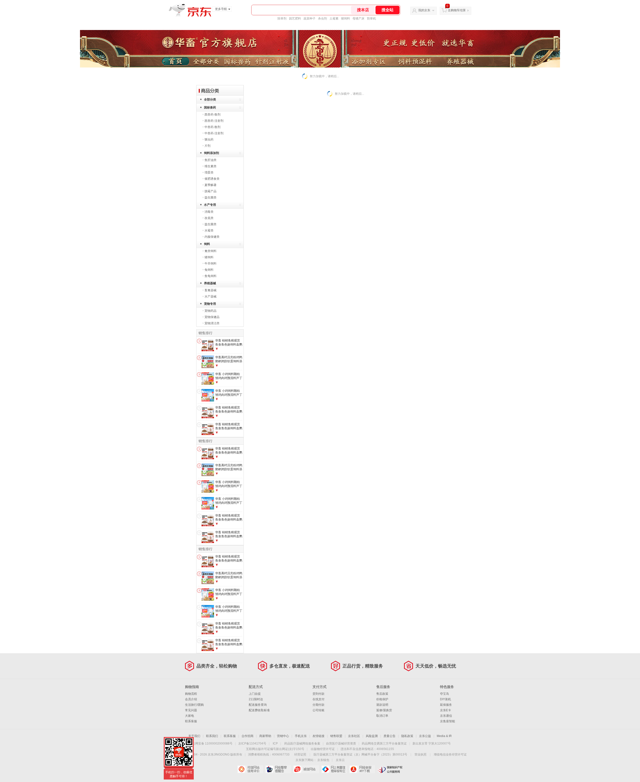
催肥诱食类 (212, 178)
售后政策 (382, 694)
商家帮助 (265, 736)
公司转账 (318, 710)
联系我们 (212, 736)
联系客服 (191, 721)
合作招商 (248, 736)
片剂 (207, 146)
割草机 (371, 18)
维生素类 (210, 166)
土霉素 (334, 18)
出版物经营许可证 (323, 749)
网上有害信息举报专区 (334, 769)
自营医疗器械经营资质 (341, 743)
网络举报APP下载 (362, 769)
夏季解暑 (210, 185)
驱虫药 (209, 139)
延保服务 (446, 704)
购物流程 (191, 694)
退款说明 (382, 704)
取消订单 (382, 716)
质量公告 (390, 736)
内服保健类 (212, 236)
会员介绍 (191, 699)
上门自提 (255, 694)
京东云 (340, 760)
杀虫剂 (322, 18)
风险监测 (372, 736)
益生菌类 (210, 197)
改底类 (209, 218)
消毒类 (209, 212)
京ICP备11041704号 (252, 743)
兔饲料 (209, 270)
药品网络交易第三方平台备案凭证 (384, 743)
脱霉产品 (210, 191)
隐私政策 (407, 736)
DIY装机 (445, 699)
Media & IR (444, 736)
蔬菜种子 (310, 18)
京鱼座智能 (447, 721)
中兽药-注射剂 (214, 133)
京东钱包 (323, 760)
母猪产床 (358, 18)
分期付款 (318, 704)
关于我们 (194, 736)
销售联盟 (336, 736)
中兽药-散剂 (212, 127)
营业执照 (420, 754)
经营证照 (300, 754)
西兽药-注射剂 (214, 120)
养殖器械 (210, 283)
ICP (275, 743)
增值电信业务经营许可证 (450, 754)
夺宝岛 (444, 694)
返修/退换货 (384, 710)
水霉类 (209, 230)
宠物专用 (210, 304)
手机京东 (301, 736)
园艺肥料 (295, 18)
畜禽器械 (210, 290)
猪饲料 (345, 18)
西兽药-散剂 (212, 114)
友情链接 (318, 736)
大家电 (189, 716)
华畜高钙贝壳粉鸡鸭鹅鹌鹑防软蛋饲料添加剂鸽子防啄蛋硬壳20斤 (228, 363)
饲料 (207, 244)
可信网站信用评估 (250, 769)
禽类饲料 (210, 251)
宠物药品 (210, 310)
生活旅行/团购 (194, 704)
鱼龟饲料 (210, 276)
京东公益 (425, 736)
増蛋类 (209, 172)
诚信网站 (306, 769)
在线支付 (318, 699)
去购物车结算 (457, 10)
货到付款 (318, 694)
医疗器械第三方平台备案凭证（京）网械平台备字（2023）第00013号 (360, 754)
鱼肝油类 (210, 160)
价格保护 (382, 699)
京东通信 (446, 716)
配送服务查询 (258, 704)
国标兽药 (210, 107)
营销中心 (283, 736)
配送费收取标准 (259, 710)
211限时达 (256, 699)
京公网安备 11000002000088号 (210, 743)
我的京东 (424, 10)
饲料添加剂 (211, 153)
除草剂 (282, 18)
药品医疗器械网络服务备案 (302, 743)
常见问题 (191, 710)
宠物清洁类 (212, 323)
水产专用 (210, 204)
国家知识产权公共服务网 (390, 769)
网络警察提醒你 (278, 769)
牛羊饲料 (210, 263)
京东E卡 (445, 710)
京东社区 (354, 736)
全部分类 (210, 99)
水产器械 (210, 296)
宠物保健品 (212, 317)
